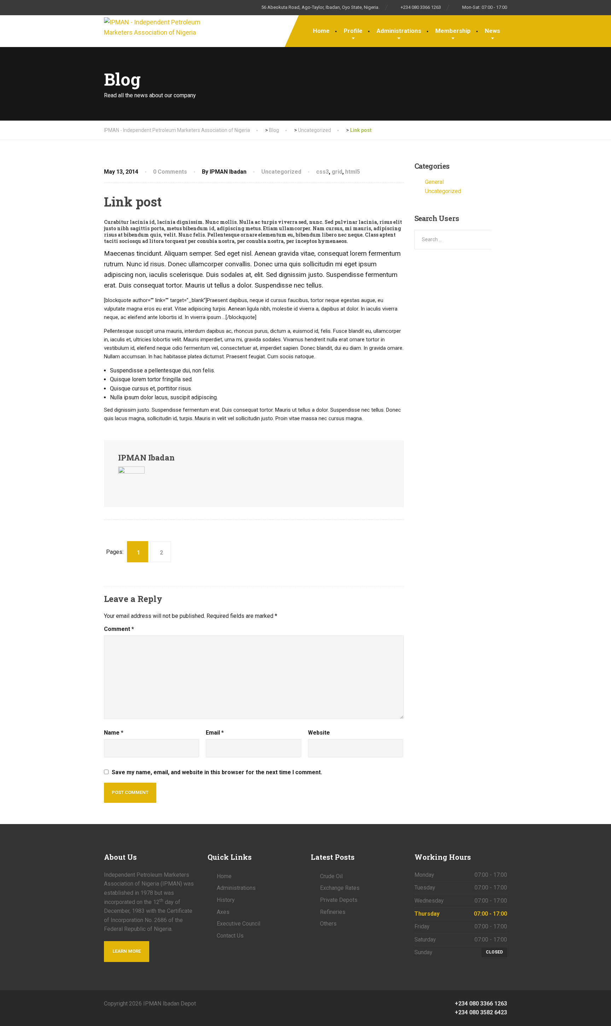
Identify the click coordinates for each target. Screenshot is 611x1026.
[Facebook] (305, 1003)
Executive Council (238, 923)
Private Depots (338, 900)
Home (321, 30)
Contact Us (230, 935)
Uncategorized (281, 171)
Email (215, 732)
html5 (352, 171)
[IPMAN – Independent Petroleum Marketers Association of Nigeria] (153, 26)
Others (328, 923)
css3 (322, 171)
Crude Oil (331, 876)
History (226, 900)
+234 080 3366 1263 (480, 1003)
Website (319, 732)
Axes (223, 912)
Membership (453, 30)
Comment (119, 629)
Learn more (126, 951)
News (492, 30)
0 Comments (170, 171)
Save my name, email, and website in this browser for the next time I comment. (217, 772)
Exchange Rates (340, 888)
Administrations (399, 30)
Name (113, 732)
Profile (353, 30)
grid (337, 171)
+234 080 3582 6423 (480, 1012)
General (434, 182)
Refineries (332, 912)
